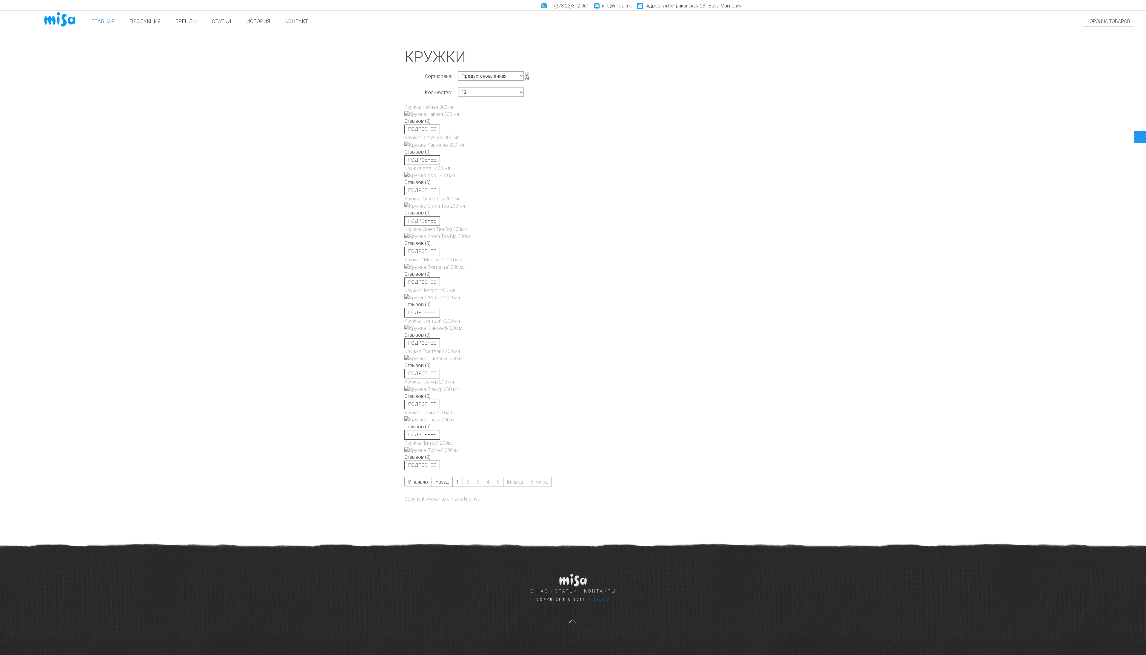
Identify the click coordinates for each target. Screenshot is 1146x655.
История (258, 21)
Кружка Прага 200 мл (428, 412)
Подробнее (422, 129)
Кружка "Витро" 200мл (429, 443)
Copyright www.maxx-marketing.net (441, 499)
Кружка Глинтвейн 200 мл (432, 321)
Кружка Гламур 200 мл (429, 382)
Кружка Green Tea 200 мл (432, 199)
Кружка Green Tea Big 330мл (435, 229)
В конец (539, 482)
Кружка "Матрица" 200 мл (432, 260)
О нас (539, 591)
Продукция (145, 21)
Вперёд (515, 482)
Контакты (299, 21)
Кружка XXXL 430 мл (427, 168)
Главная (102, 21)
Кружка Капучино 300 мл (431, 137)
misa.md (599, 600)
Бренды (186, 21)
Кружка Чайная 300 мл (429, 107)
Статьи (221, 21)
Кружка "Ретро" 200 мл (429, 290)
